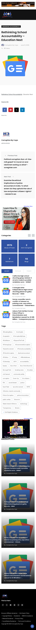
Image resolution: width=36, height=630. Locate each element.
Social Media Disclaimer (9, 621)
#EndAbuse (6, 340)
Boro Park (13, 366)
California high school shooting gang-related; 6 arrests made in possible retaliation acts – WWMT (22, 279)
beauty (5, 366)
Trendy (29, 271)
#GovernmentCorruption (22, 344)
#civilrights (19, 332)
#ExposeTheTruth (18, 340)
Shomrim (17, 399)
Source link (4, 102)
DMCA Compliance (27, 616)
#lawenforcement (8, 349)
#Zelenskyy (6, 361)
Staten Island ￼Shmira (10, 403)
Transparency (7, 408)
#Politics (5, 357)
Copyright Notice (7, 616)
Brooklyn (30, 370)
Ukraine (17, 408)
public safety (6, 399)
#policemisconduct (24, 353)
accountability (24, 361)
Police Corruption (8, 395)
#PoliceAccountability (24, 349)
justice (22, 382)
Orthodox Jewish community (11, 391)
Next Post (7, 177)
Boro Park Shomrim (26, 366)
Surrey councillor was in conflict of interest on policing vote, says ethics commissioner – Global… (16, 540)
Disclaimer (17, 616)
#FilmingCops (7, 344)
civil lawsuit (6, 374)
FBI (4, 382)
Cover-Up (16, 378)
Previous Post (12, 155)
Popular (18, 271)
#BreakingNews (7, 332)
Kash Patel (6, 387)
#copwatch (6, 336)
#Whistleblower (25, 357)
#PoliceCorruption (8, 353)
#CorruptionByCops (19, 336)
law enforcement (18, 387)
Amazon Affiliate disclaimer (9, 613)
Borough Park (7, 370)
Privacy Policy (19, 618)
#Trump (14, 357)
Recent (6, 271)
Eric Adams (25, 378)
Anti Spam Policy (24, 613)
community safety (18, 374)
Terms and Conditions (24, 621)
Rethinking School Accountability (11, 94)
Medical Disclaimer (7, 618)
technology (23, 403)
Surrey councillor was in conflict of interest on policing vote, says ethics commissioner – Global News (23, 302)
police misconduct (23, 395)
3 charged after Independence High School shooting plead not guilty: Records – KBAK (22, 291)
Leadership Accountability (11, 26)
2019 (14, 361)
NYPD (28, 387)
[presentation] (29, 235)
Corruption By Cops (9, 140)
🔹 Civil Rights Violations (10, 412)
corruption (6, 378)
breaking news (19, 370)
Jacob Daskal (12, 382)
